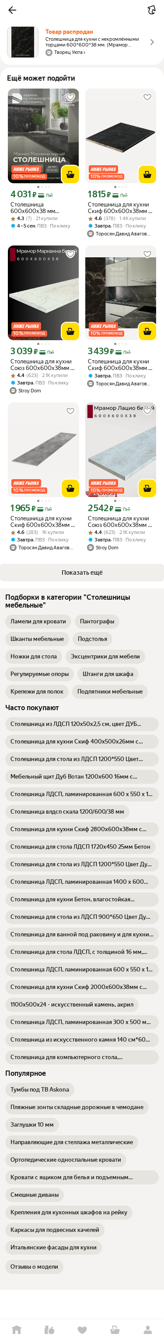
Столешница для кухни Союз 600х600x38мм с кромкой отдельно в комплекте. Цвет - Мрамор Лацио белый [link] (119, 521)
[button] (12, 10)
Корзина (114, 1330)
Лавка (49, 1330)
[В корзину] (70, 174)
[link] (38, 622)
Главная (16, 1330)
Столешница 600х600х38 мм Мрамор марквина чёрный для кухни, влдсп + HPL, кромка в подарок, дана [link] (40, 207)
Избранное (82, 1330)
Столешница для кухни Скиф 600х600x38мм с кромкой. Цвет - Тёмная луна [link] (119, 207)
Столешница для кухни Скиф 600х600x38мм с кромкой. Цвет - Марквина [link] (119, 364)
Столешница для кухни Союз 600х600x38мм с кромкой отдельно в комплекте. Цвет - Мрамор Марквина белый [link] (41, 364)
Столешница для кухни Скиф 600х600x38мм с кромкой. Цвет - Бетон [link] (42, 521)
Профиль (147, 1330)
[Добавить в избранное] (70, 97)
